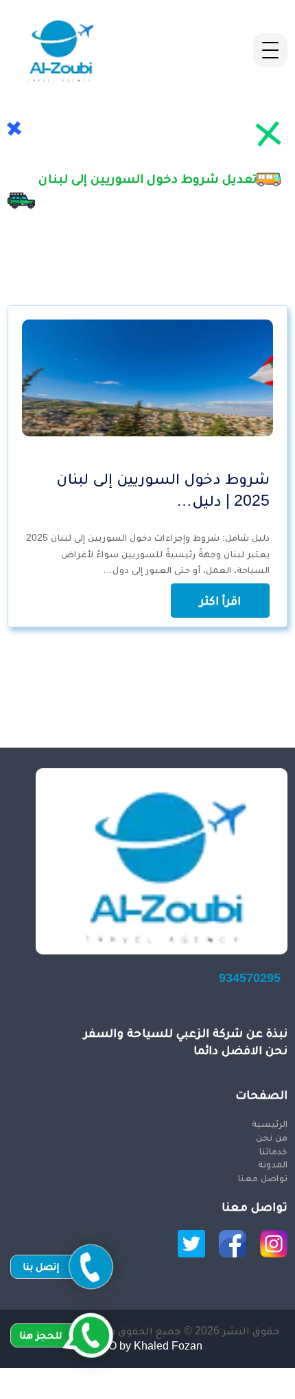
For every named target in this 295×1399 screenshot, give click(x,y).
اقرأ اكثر (220, 600)
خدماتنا (273, 1150)
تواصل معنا (262, 1177)
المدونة (272, 1164)
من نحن (271, 1137)
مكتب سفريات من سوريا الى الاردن (211, 1375)
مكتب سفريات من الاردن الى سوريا (211, 1390)
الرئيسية (269, 1123)
